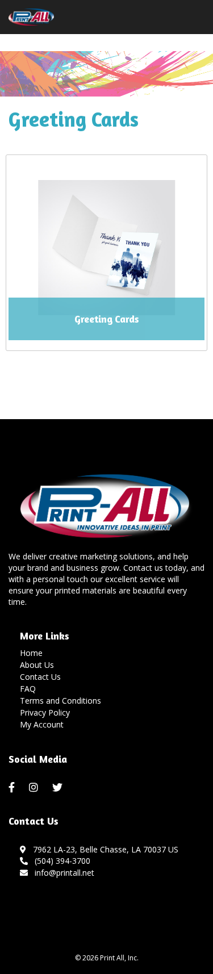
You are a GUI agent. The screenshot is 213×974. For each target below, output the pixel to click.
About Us (37, 664)
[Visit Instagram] (35, 787)
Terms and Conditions (60, 700)
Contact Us (40, 676)
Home (31, 652)
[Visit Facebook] (13, 787)
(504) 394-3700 (60, 860)
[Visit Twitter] (58, 787)
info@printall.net (62, 872)
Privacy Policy (45, 712)
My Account (42, 724)
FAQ (28, 688)
